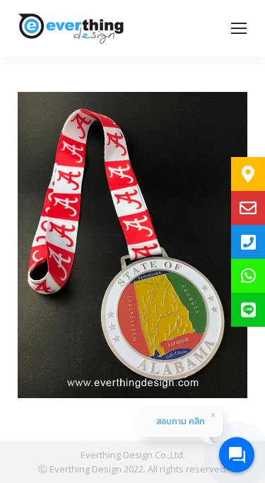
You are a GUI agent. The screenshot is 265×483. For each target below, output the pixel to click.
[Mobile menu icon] (238, 28)
